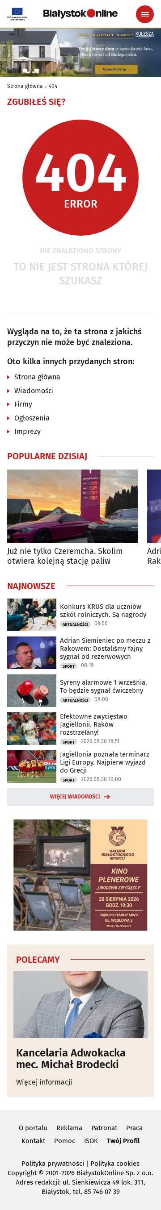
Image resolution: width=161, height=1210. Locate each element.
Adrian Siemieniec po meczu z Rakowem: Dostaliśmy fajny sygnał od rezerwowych (105, 648)
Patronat (104, 1128)
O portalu (33, 1128)
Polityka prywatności (52, 1164)
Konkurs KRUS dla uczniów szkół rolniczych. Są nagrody (103, 611)
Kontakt (33, 1141)
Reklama (69, 1128)
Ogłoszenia (32, 418)
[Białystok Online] (80, 14)
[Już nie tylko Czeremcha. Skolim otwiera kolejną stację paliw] (72, 506)
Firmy (23, 404)
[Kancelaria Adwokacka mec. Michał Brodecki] (80, 1004)
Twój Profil (123, 1141)
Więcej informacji (44, 1082)
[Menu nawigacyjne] (145, 14)
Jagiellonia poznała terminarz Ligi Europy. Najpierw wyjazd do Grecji (104, 762)
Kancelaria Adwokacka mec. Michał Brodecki (71, 1059)
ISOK (91, 1141)
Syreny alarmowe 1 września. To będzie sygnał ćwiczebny (103, 686)
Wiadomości (34, 391)
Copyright (22, 1173)
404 (53, 86)
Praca (134, 1128)
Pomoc (64, 1141)
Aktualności (75, 624)
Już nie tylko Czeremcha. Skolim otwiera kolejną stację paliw (65, 556)
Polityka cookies (115, 1164)
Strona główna (25, 86)
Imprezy (27, 431)
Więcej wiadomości (75, 797)
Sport (69, 666)
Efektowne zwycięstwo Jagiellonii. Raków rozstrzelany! (93, 724)
